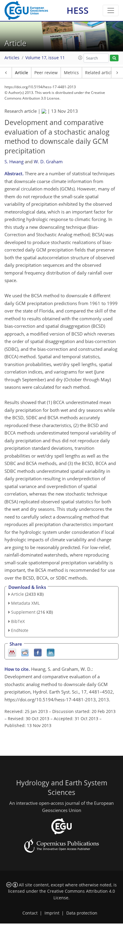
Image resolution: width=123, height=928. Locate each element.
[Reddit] (25, 652)
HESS (78, 10)
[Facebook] (38, 652)
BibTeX (18, 621)
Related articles (100, 72)
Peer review (46, 72)
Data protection (81, 913)
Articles (11, 57)
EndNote (19, 630)
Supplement (23, 612)
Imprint (51, 913)
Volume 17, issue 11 (45, 57)
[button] (80, 57)
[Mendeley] (12, 652)
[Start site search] (114, 58)
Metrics (71, 72)
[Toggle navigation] (111, 10)
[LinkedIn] (51, 652)
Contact (30, 913)
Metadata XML (25, 603)
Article (21, 72)
